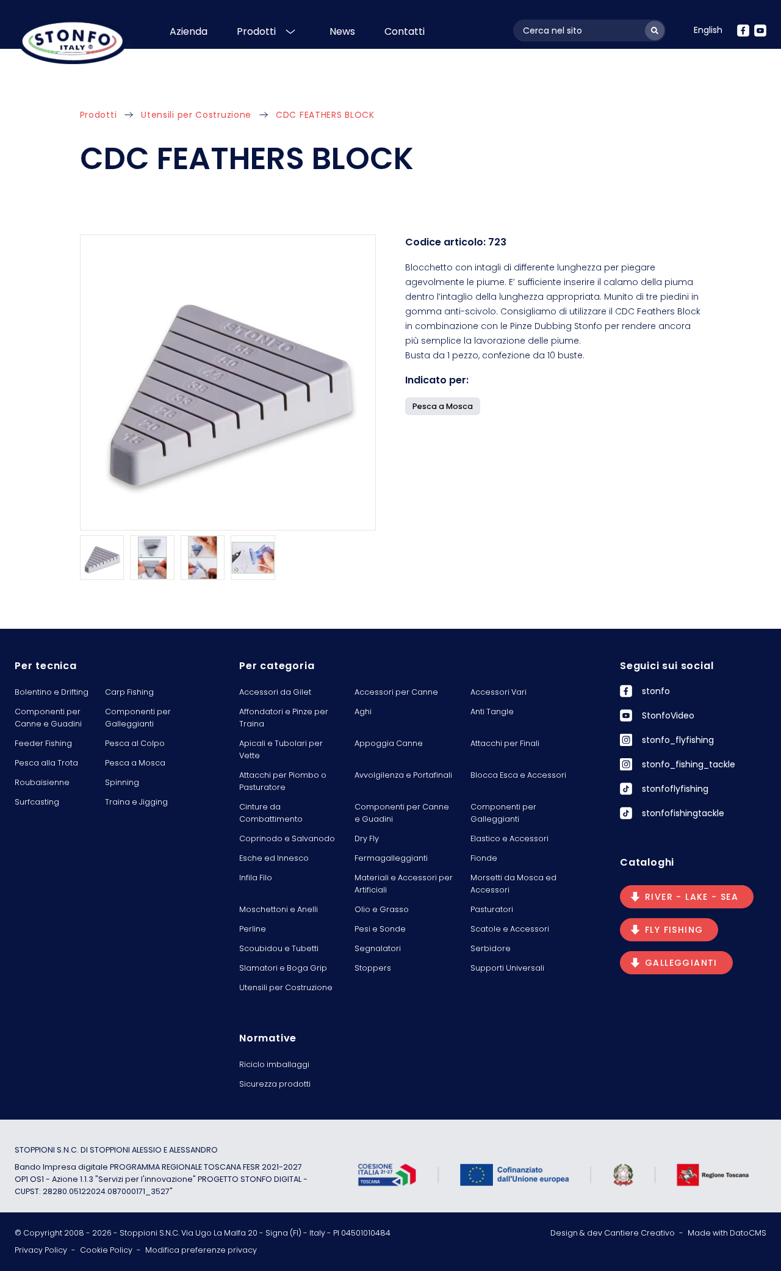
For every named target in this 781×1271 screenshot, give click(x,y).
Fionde (483, 858)
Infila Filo (255, 877)
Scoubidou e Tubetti (279, 948)
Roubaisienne (42, 782)
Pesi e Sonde (380, 929)
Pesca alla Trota (46, 763)
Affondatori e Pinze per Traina (283, 717)
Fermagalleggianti (391, 858)
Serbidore (490, 948)
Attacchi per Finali (504, 743)
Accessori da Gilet (275, 692)
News (342, 31)
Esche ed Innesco (274, 858)
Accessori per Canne (396, 692)
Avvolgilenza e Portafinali (403, 775)
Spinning (122, 782)
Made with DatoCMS (727, 1233)
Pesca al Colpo (135, 743)
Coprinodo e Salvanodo (287, 838)
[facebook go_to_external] (743, 30)
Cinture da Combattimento (271, 813)
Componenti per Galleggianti (138, 717)
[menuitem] (708, 30)
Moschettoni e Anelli (278, 909)
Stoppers (373, 968)
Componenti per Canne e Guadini (48, 717)
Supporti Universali (507, 968)
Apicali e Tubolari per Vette (281, 749)
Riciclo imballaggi (274, 1064)
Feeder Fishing (43, 743)
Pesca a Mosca (135, 763)
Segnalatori (378, 948)
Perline (252, 929)
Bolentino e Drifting (51, 692)
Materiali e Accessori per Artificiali (404, 883)
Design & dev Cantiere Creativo (612, 1233)
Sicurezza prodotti (275, 1084)
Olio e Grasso (382, 909)
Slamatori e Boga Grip (283, 968)
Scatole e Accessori (509, 929)
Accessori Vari (498, 692)
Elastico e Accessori (509, 838)
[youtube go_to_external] (760, 30)
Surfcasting (37, 802)
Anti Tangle (492, 711)
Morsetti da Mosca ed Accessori (513, 883)
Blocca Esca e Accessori (518, 775)
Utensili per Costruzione (196, 115)
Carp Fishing (129, 692)
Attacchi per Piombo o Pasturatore (282, 781)
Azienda (188, 31)
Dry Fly (367, 838)
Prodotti (256, 31)
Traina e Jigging (136, 802)
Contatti (404, 31)
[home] (73, 41)
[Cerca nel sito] (654, 30)
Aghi (363, 711)
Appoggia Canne (389, 743)
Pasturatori (491, 909)
